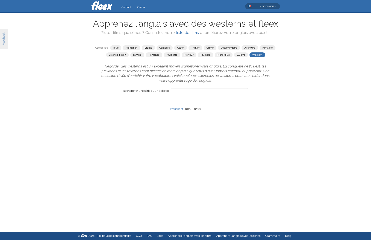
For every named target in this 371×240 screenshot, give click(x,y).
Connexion (267, 6)
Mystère (205, 54)
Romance (154, 54)
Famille (137, 54)
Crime (210, 47)
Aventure (249, 47)
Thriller (195, 47)
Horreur (188, 54)
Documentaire (229, 47)
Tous (116, 47)
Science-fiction (117, 54)
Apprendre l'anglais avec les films (189, 235)
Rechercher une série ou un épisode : (146, 90)
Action (180, 47)
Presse (141, 7)
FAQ (149, 235)
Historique (223, 54)
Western (257, 54)
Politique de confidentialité (114, 235)
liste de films (187, 32)
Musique (172, 54)
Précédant (176, 108)
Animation (131, 47)
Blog (288, 235)
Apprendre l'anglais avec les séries (238, 235)
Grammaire (272, 235)
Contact (126, 7)
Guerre (241, 54)
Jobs (160, 235)
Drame (148, 47)
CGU (139, 235)
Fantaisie (267, 47)
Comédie (164, 47)
